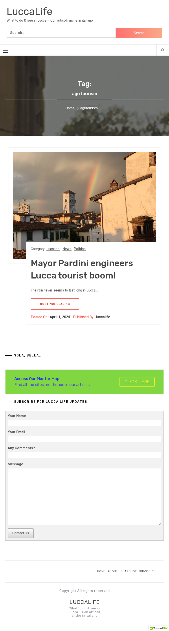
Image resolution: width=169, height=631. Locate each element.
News (67, 249)
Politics (80, 249)
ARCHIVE (131, 571)
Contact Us (20, 533)
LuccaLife (30, 12)
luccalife (103, 317)
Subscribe (147, 571)
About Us (115, 571)
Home (101, 571)
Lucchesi (53, 249)
